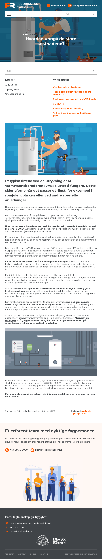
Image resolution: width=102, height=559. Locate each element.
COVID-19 (58, 103)
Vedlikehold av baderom (67, 87)
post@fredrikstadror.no (85, 5)
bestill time (64, 394)
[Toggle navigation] (9, 14)
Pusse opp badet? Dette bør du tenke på (72, 93)
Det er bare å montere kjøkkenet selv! (72, 114)
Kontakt (44, 554)
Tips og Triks (78, 413)
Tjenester (9, 554)
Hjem (25, 34)
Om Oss (32, 554)
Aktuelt (86, 411)
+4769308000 (58, 5)
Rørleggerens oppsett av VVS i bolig (75, 99)
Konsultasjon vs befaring (68, 108)
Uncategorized (13, 94)
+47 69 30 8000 (19, 450)
